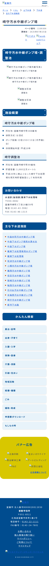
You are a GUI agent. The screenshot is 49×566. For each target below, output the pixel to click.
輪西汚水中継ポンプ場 (18, 285)
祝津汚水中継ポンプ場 (18, 261)
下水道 (39, 10)
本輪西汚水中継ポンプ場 (20, 294)
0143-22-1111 (30, 521)
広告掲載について (38, 472)
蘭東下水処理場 (15, 256)
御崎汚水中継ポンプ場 (18, 280)
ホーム (5, 10)
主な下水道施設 (13, 13)
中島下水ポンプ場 (16, 246)
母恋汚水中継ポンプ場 (18, 275)
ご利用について (24, 542)
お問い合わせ (24, 531)
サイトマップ (24, 545)
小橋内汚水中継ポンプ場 (20, 265)
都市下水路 (13, 304)
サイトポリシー (24, 538)
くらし (15, 10)
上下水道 (27, 10)
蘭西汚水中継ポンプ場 (18, 270)
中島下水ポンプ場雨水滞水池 (22, 241)
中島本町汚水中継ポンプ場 (21, 236)
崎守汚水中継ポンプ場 (18, 299)
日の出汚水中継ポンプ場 (19, 290)
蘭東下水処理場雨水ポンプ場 (22, 251)
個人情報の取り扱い (24, 534)
